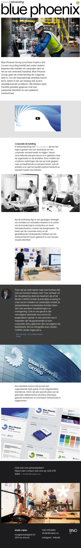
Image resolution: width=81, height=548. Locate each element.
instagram (46, 538)
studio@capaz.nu (31, 474)
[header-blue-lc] (40, 4)
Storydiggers (42, 147)
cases (4, 2)
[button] (77, 2)
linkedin (56, 538)
